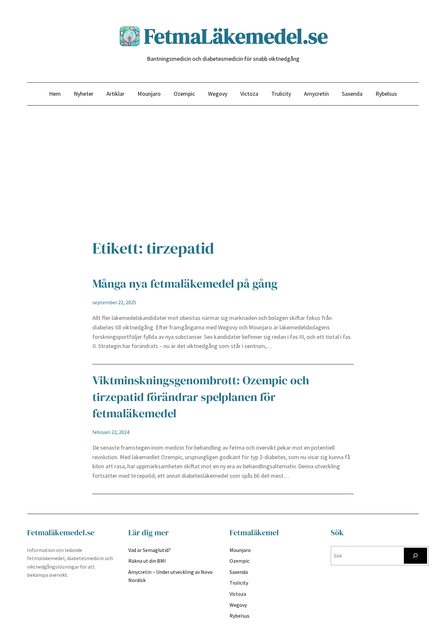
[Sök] (415, 556)
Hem (55, 93)
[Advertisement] (223, 175)
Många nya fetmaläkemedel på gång (185, 283)
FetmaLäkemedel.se (236, 36)
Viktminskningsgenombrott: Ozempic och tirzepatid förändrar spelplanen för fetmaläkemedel (200, 396)
